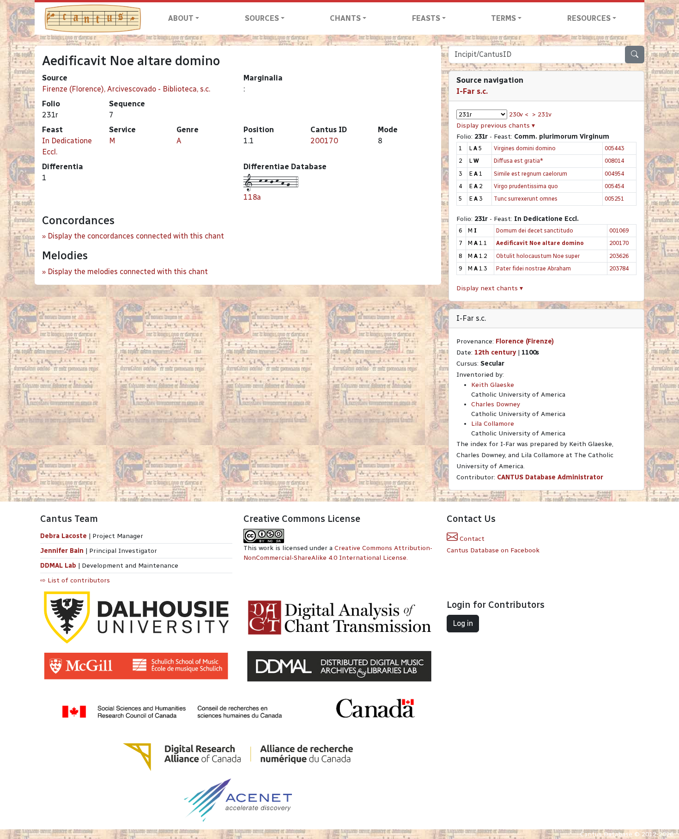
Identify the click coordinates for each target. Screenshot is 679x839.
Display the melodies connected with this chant (128, 271)
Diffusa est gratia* (518, 160)
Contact (471, 539)
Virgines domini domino (525, 148)
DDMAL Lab (58, 566)
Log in (463, 623)
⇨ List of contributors (75, 580)
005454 (614, 186)
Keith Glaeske (492, 385)
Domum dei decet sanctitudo (534, 230)
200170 (324, 140)
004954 (614, 173)
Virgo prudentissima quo (526, 186)
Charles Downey (495, 404)
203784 (619, 268)
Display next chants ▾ (489, 288)
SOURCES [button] (262, 18)
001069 (619, 230)
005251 (614, 198)
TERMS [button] (503, 18)
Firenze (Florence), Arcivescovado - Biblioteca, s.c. (126, 89)
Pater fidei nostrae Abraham (533, 268)
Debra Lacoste (63, 536)
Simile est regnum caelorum (530, 173)
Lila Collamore (492, 424)
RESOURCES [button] (589, 18)
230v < (518, 114)
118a (252, 197)
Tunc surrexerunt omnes (526, 198)
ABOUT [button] (181, 18)
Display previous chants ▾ (495, 125)
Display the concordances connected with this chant (136, 236)
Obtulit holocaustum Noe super (538, 255)
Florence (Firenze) (525, 341)
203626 (619, 255)
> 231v (542, 114)
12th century (495, 352)
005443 (614, 148)
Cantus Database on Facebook (493, 550)
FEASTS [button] (426, 18)
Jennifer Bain (62, 551)
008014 (614, 160)
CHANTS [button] (345, 18)
